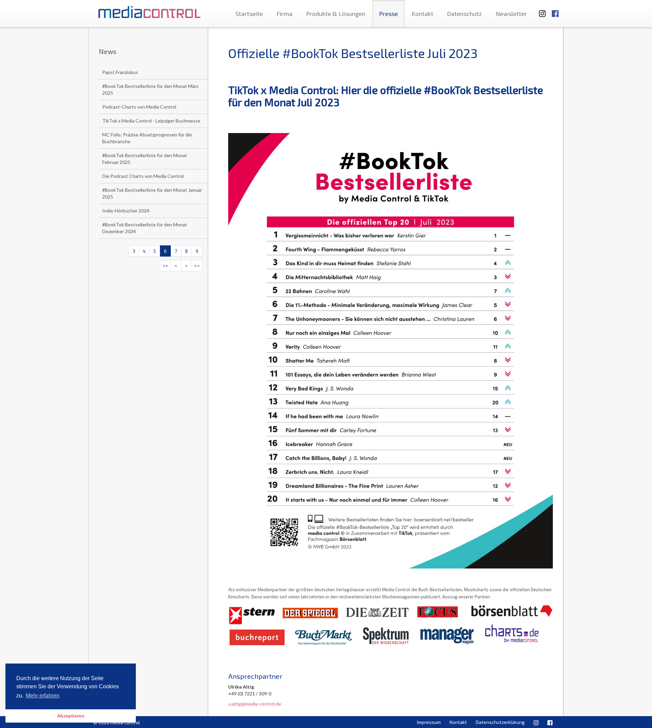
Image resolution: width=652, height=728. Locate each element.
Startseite (249, 13)
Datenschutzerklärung (500, 722)
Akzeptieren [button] (71, 715)
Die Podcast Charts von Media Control (143, 176)
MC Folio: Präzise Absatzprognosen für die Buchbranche (147, 138)
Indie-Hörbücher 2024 (125, 210)
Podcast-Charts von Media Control (139, 107)
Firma (284, 13)
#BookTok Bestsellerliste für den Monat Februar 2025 (144, 158)
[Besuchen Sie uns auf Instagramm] (540, 10)
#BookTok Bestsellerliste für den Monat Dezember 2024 (144, 228)
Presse (388, 13)
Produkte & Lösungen (335, 13)
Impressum (429, 722)
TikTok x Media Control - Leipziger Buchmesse (151, 121)
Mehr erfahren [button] (42, 695)
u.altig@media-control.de (254, 704)
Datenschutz (464, 13)
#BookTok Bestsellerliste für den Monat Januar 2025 (152, 193)
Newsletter (511, 13)
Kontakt (422, 13)
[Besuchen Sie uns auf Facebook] (555, 10)
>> (197, 265)
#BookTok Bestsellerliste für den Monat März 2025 (150, 89)
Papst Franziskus (120, 72)
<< (165, 265)
